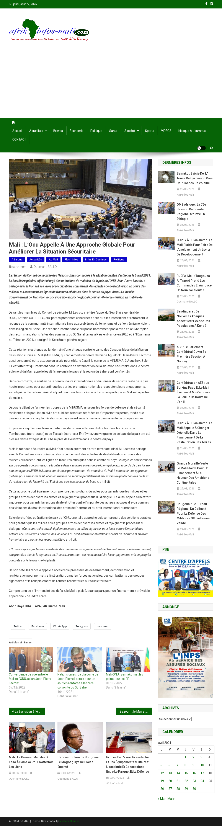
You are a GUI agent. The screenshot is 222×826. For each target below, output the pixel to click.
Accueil (17, 130)
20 (170, 781)
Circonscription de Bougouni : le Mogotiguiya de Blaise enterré (78, 762)
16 (194, 773)
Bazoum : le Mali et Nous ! (136, 711)
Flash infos (71, 259)
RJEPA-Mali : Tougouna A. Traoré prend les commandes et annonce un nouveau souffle (194, 283)
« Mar (162, 798)
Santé (113, 130)
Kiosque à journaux (192, 130)
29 (186, 788)
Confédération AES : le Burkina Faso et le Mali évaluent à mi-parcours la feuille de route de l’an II (193, 392)
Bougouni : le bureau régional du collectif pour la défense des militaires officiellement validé (194, 513)
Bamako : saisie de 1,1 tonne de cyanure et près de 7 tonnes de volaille (195, 178)
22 (186, 781)
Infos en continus (96, 259)
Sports (149, 130)
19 (162, 781)
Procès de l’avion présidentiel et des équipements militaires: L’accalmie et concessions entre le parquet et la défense (128, 764)
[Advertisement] (111, 85)
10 (202, 765)
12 (162, 773)
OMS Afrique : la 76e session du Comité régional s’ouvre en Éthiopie (191, 212)
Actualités (36, 130)
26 (162, 788)
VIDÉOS (166, 130)
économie (76, 130)
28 (178, 788)
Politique (96, 130)
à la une (16, 259)
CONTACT (19, 139)
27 (170, 788)
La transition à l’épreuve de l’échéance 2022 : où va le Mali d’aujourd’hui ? (30, 711)
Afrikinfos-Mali (114, 783)
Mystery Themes (69, 821)
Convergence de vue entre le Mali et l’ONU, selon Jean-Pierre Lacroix (30, 679)
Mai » (171, 798)
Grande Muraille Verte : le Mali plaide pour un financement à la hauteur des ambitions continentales (193, 473)
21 (178, 781)
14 (178, 773)
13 (170, 773)
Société (129, 130)
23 (194, 781)
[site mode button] (201, 148)
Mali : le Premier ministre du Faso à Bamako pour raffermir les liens (31, 762)
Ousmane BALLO (45, 266)
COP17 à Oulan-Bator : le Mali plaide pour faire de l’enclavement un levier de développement (194, 247)
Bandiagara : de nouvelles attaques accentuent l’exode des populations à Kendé (193, 318)
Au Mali (53, 259)
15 (186, 773)
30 (194, 788)
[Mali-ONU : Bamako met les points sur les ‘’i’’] (128, 659)
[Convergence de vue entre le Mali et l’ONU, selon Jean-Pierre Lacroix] (31, 659)
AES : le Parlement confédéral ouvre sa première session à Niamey (191, 354)
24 (202, 781)
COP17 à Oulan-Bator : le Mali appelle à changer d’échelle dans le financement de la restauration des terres (194, 432)
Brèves (58, 130)
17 (202, 773)
